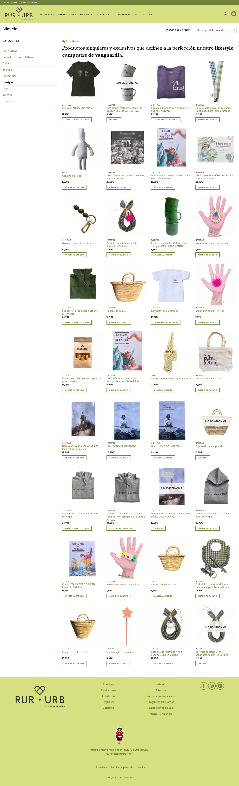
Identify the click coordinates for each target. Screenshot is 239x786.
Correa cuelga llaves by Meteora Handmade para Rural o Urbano (212, 110)
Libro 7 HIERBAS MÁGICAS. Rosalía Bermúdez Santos (214, 177)
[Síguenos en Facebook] (203, 686)
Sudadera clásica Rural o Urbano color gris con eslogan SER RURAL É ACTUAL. (125, 516)
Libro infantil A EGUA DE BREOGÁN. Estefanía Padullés (170, 177)
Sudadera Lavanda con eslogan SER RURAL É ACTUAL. (170, 110)
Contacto (102, 14)
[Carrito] (233, 14)
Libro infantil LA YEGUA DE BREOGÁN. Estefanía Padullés (122, 380)
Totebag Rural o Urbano (208, 378)
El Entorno (108, 696)
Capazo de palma (116, 311)
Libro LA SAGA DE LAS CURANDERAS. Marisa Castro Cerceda (171, 515)
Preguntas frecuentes (161, 702)
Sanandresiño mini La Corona (211, 243)
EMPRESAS (124, 14)
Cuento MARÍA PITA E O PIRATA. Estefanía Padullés (79, 586)
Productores (67, 14)
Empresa (7, 101)
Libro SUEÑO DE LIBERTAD (165, 446)
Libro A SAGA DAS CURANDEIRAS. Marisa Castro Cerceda (80, 447)
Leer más (114, 119)
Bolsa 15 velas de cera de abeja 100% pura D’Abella (81, 380)
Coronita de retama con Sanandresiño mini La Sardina (211, 653)
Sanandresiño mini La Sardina (122, 584)
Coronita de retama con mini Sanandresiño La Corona (167, 653)
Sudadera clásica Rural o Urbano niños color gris (213, 515)
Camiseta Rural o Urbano (164, 311)
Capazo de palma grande (209, 446)
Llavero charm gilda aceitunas (78, 243)
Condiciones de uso (161, 708)
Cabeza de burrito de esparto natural (171, 378)
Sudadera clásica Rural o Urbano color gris (80, 515)
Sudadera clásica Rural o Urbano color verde (80, 312)
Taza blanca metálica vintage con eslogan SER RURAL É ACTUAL (124, 110)
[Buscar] (225, 14)
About (161, 684)
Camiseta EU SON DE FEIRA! (77, 108)
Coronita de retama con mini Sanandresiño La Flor (122, 245)
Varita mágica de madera (120, 652)
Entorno (86, 14)
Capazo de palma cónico (75, 652)
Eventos (7, 94)
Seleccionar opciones (77, 119)
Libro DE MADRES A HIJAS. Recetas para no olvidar (125, 177)
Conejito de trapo (71, 175)
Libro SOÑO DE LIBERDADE (121, 446)
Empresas (108, 702)
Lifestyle (7, 82)
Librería (7, 88)
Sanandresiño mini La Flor (209, 311)
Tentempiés (9, 76)
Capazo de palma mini (163, 584)
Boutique (46, 14)
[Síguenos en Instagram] (212, 686)
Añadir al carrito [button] (207, 119)
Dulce (5, 63)
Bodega (7, 69)
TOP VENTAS (9, 51)
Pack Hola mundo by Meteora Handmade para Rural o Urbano (212, 586)
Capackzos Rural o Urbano (18, 57)
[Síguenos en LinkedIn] (220, 686)
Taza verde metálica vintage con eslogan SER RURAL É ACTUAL (168, 245)
